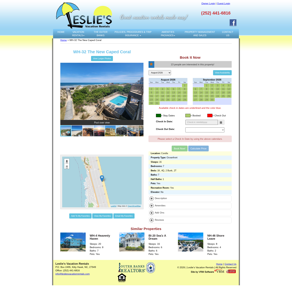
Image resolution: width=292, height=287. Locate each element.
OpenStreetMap (134, 205)
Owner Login (208, 3)
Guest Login (223, 3)
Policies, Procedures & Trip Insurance (133, 34)
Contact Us (227, 34)
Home (61, 32)
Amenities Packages (167, 34)
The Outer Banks (100, 34)
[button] (140, 65)
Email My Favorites (124, 216)
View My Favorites (102, 216)
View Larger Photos (102, 58)
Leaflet (113, 205)
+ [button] (67, 161)
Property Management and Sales (200, 34)
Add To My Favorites (80, 216)
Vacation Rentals (78, 34)
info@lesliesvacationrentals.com (72, 273)
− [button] (67, 166)
